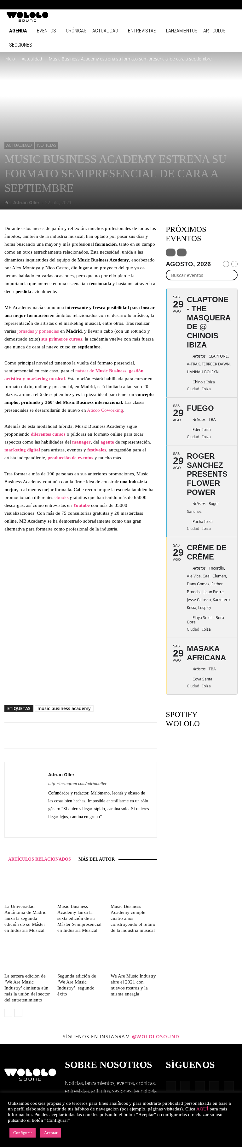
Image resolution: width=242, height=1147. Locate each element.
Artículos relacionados (39, 859)
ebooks (62, 497)
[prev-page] (8, 1013)
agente (108, 441)
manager (81, 441)
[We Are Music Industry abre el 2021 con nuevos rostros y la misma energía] (134, 955)
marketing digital (22, 449)
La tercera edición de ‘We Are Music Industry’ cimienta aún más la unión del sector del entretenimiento (27, 987)
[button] (169, 4)
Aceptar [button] (50, 1132)
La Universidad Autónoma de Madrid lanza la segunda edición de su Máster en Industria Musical (25, 918)
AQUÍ (202, 1108)
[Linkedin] (200, 4)
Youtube (82, 505)
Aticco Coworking (105, 410)
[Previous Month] (226, 264)
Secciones (20, 45)
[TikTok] (220, 4)
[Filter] (171, 252)
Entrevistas (142, 31)
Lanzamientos (182, 31)
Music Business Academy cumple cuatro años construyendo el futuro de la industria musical (133, 918)
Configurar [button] (22, 1132)
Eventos (46, 31)
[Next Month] (234, 264)
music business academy (64, 708)
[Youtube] (231, 4)
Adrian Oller (26, 202)
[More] (115, 735)
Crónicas (76, 31)
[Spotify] (210, 4)
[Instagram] (189, 4)
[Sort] (182, 252)
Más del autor (96, 859)
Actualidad (105, 31)
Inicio (9, 59)
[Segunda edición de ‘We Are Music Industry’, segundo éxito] (80, 955)
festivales (96, 449)
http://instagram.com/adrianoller (77, 783)
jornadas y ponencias (38, 331)
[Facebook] (179, 4)
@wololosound (156, 1036)
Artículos (214, 31)
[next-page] (18, 1013)
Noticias (46, 145)
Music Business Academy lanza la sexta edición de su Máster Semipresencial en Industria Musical (79, 918)
